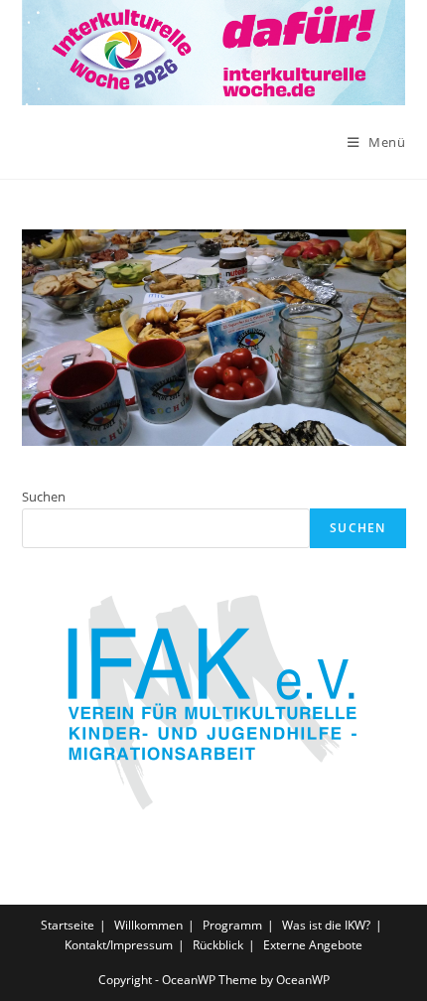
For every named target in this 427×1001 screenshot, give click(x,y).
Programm (232, 925)
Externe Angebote (312, 944)
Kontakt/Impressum (119, 944)
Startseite (67, 925)
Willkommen (148, 925)
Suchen (44, 496)
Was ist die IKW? (326, 925)
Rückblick (218, 944)
